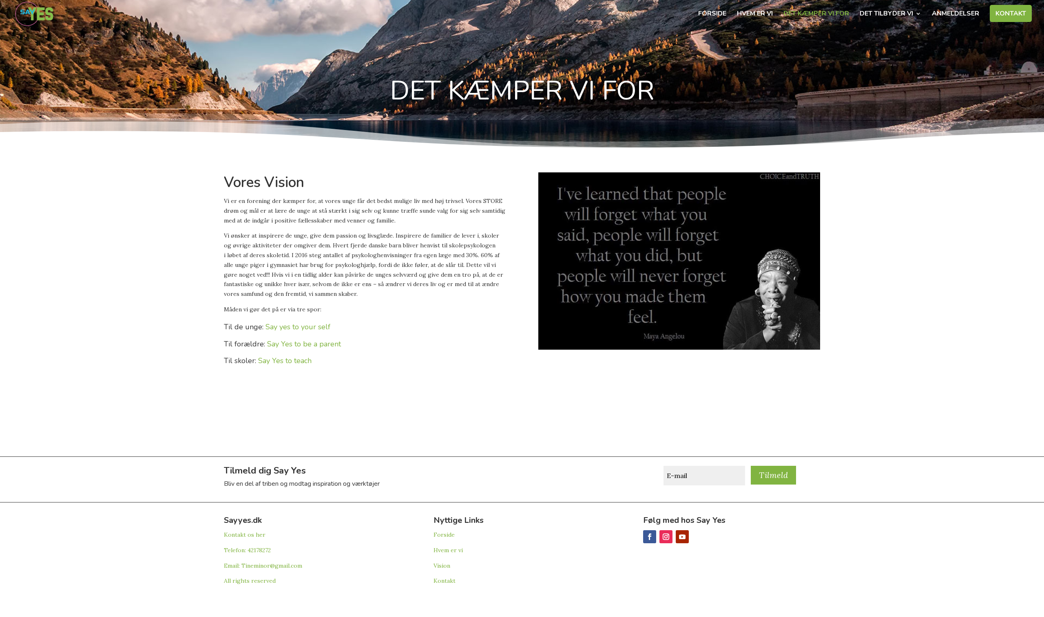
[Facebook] (649, 536)
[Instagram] (665, 536)
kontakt (1010, 14)
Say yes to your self (297, 327)
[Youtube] (682, 536)
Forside (712, 14)
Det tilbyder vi (886, 14)
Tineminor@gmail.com (271, 565)
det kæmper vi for (816, 14)
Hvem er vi (755, 14)
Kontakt (445, 580)
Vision (442, 565)
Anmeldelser (955, 14)
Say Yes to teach (285, 361)
